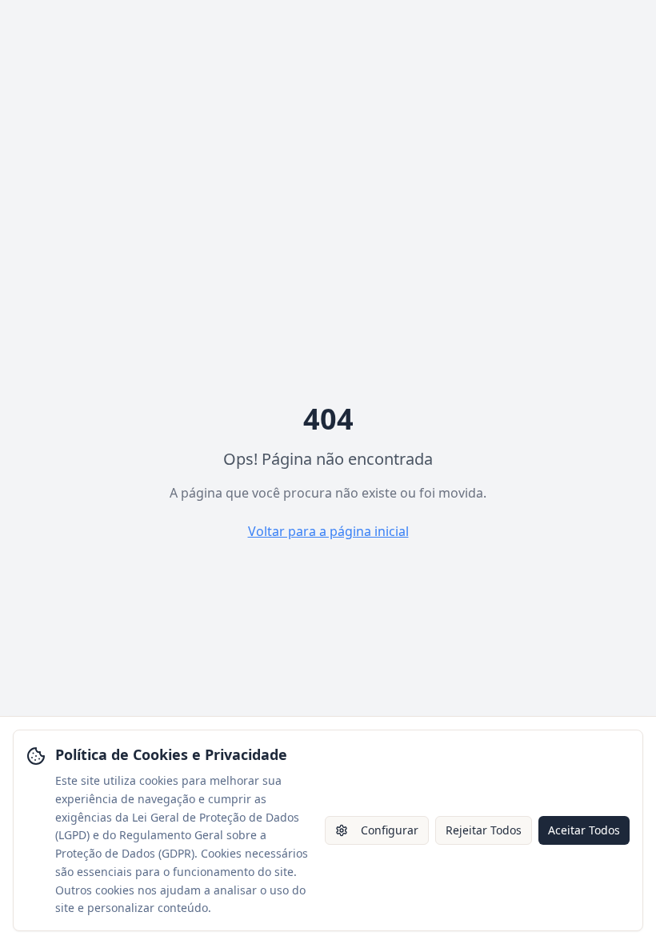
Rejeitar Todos (484, 830)
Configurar (389, 830)
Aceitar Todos (584, 830)
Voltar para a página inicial (328, 531)
